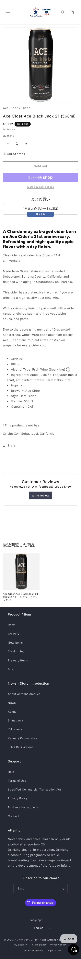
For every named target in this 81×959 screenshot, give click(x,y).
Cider (26, 108)
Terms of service (33, 950)
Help (11, 771)
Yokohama (15, 729)
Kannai (12, 711)
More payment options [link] (40, 186)
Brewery (13, 633)
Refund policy (39, 944)
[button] (8, 12)
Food (11, 669)
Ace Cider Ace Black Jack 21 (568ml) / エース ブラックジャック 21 (20, 596)
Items (12, 625)
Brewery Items (18, 660)
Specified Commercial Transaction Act (34, 789)
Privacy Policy (18, 798)
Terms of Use (17, 780)
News (12, 702)
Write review (40, 495)
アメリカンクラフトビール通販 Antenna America (40, 939)
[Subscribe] (63, 888)
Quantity (8, 135)
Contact (13, 816)
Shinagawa (15, 720)
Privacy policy (58, 944)
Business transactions (23, 807)
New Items (15, 642)
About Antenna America (24, 694)
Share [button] (11, 445)
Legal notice (54, 950)
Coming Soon (17, 651)
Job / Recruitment (20, 747)
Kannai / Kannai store (23, 738)
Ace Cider (10, 108)
